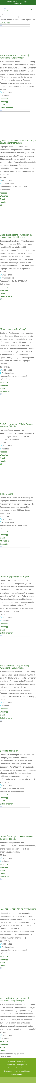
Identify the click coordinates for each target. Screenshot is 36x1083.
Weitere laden (5, 1057)
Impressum (8, 1071)
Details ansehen (6, 108)
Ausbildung (11, 1064)
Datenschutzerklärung (22, 1071)
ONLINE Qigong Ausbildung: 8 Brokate (14, 577)
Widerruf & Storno (17, 1074)
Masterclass (21, 1061)
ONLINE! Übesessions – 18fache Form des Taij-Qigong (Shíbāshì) (16, 425)
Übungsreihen (22, 1064)
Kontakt (10, 1068)
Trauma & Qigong (6, 494)
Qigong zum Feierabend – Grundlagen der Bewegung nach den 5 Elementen (16, 236)
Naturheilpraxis (21, 1068)
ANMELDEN (5, 392)
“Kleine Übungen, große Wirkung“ (13, 329)
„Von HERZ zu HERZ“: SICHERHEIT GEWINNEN (18, 909)
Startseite (11, 1061)
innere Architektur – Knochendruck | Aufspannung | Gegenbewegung (14, 57)
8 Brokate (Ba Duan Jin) (9, 751)
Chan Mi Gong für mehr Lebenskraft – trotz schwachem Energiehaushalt (18, 142)
